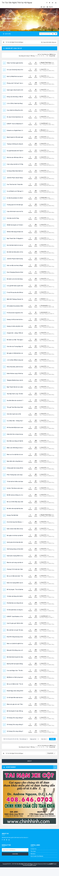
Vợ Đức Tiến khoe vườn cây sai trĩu (16, 488)
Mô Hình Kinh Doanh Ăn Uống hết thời (17, 657)
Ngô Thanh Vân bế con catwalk (15, 387)
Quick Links (8, 33)
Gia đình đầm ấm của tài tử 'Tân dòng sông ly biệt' (21, 400)
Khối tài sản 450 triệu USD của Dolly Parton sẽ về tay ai (22, 157)
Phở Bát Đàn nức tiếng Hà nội (15, 603)
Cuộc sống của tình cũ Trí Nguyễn (16, 164)
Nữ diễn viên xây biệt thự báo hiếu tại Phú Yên (19, 508)
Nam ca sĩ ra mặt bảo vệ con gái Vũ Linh (18, 454)
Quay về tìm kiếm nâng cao (49, 42)
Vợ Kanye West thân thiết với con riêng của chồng (21, 171)
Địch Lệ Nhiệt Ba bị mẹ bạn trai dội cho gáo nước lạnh (22, 76)
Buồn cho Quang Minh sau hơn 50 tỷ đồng (18, 582)
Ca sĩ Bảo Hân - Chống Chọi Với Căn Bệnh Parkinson (21, 420)
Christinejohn (44, 305)
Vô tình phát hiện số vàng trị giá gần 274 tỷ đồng (20, 609)
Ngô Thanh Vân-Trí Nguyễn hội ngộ (17, 238)
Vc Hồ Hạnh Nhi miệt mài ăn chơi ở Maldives (19, 697)
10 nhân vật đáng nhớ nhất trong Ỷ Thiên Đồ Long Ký (21, 596)
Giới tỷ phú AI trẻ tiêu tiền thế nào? (16, 542)
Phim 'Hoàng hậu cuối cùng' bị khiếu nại (18, 474)
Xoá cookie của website (37, 856)
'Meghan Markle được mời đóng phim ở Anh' (19, 380)
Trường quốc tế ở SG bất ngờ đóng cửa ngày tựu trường (22, 204)
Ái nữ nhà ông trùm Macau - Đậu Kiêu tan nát (19, 522)
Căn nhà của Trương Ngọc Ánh (15, 346)
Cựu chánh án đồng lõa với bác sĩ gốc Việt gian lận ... (21, 110)
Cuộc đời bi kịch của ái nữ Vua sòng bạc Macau (20, 211)
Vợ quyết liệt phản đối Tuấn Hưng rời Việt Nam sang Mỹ (22, 150)
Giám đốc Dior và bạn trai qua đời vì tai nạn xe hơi (20, 434)
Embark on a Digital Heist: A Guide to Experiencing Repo (22, 130)
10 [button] (47, 55)
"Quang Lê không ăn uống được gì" (16, 144)
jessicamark (44, 312)
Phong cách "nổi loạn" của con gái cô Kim (18, 83)
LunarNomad (44, 123)
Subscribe (15, 854)
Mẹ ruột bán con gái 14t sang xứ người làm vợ (19, 630)
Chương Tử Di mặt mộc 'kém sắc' (16, 569)
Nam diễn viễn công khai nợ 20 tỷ (16, 461)
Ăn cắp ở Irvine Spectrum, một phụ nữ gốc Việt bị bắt (21, 117)
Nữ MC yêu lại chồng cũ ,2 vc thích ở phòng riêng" (21, 495)
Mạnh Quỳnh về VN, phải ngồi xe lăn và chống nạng (21, 137)
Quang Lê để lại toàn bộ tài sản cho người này (19, 319)
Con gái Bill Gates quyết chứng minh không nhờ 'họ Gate (22, 285)
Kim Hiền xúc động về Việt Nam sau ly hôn (18, 441)
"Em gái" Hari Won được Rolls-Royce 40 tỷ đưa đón (21, 407)
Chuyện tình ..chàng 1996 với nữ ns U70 (18, 333)
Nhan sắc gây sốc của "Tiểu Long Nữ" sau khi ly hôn (21, 704)
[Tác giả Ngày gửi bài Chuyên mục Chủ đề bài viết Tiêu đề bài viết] (34, 739)
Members (33, 853)
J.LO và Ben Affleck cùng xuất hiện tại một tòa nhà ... (21, 360)
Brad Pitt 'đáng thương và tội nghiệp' (17, 636)
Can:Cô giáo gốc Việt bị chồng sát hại (17, 623)
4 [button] (41, 55)
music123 (43, 69)
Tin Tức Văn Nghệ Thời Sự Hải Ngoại (17, 3)
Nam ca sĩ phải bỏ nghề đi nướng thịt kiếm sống (20, 643)
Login (43, 6)
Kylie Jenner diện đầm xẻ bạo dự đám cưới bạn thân (21, 528)
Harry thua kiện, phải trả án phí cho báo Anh (19, 366)
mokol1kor (43, 271)
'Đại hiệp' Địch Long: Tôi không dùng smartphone (21, 393)
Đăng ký (29, 761)
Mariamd (43, 130)
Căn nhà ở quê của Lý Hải (14, 414)
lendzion (43, 298)
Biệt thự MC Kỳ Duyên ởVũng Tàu (16, 663)
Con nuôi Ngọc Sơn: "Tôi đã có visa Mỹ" (18, 670)
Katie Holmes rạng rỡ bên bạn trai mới (17, 373)
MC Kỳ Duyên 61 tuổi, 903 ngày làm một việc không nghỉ (22, 711)
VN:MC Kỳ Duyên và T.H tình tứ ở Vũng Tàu (18, 225)
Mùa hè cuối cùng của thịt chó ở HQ (17, 562)
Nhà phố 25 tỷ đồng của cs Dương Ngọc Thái (19, 650)
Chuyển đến (50, 753)
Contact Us (33, 849)
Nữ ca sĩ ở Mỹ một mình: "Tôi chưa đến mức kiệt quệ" (21, 576)
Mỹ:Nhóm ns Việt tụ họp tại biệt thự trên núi (19, 677)
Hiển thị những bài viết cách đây (11, 739)
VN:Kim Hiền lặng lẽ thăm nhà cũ (16, 231)
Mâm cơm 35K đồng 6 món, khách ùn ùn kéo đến (20, 447)
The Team (33, 851)
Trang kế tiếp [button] (52, 55)
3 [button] (39, 55)
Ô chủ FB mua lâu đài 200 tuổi (15, 292)
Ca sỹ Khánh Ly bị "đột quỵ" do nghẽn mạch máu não (21, 191)
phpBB (50, 863)
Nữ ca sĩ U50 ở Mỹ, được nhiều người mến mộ (19, 501)
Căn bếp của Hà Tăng (13, 218)
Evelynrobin (44, 197)
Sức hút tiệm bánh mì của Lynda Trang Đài (18, 245)
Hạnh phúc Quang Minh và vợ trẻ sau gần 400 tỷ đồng (22, 555)
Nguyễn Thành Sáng (46, 62)
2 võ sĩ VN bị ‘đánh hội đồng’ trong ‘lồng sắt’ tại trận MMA (23, 103)
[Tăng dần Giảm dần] (44, 739)
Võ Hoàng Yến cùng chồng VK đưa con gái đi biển (21, 718)
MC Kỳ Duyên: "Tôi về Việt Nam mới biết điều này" (20, 589)
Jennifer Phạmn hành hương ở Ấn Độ (17, 258)
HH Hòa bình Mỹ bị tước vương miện (17, 427)
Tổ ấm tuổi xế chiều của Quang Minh (17, 481)
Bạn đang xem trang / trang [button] (27, 55)
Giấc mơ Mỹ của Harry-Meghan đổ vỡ (17, 265)
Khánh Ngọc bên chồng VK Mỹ (15, 691)
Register (51, 6)
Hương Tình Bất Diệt (12, 515)
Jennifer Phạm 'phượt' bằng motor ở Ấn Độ (19, 177)
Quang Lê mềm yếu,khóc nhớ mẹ (16, 326)
